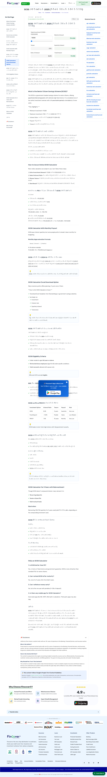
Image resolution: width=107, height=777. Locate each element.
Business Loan (58, 736)
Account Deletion (28, 761)
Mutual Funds (73, 741)
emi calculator (91, 59)
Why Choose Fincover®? (9, 126)
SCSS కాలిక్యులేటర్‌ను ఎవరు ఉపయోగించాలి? (12, 69)
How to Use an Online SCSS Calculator (11, 36)
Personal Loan (58, 752)
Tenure (33, 45)
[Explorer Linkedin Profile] (89, 763)
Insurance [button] (44, 3)
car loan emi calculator (93, 55)
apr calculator (91, 23)
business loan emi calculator (92, 43)
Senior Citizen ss (74, 749)
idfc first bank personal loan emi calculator (93, 101)
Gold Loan (57, 744)
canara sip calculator (93, 51)
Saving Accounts (74, 747)
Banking (88, 736)
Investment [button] (54, 3)
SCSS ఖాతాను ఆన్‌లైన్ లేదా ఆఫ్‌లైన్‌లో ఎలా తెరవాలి (11, 92)
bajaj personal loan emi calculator (93, 34)
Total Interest (58, 53)
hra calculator (91, 90)
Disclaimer (50, 761)
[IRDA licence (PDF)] (23, 752)
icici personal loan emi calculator (93, 95)
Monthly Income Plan (75, 739)
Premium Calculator (44, 752)
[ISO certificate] (30, 752)
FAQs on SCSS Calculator (10, 112)
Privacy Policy (18, 763)
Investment (47, 12)
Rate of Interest (35, 53)
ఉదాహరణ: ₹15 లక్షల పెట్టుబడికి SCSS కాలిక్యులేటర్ (12, 42)
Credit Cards (89, 744)
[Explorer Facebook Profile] (84, 763)
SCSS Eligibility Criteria (12, 74)
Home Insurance (43, 744)
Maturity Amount (59, 35)
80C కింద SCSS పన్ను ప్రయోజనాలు (12, 79)
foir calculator (91, 66)
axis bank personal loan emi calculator (93, 28)
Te (43, 12)
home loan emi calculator (94, 86)
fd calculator (90, 62)
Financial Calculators (75, 736)
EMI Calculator (58, 741)
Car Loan (57, 739)
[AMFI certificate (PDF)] (10, 752)
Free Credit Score (90, 747)
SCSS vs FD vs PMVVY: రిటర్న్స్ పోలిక (12, 85)
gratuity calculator (92, 73)
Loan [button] (62, 3)
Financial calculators (56, 12)
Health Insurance (43, 741)
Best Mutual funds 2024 (92, 741)
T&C (21, 761)
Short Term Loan (59, 754)
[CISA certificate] (16, 752)
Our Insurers (42, 749)
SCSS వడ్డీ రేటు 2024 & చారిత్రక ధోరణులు (12, 55)
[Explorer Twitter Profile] (98, 763)
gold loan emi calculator (94, 70)
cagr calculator (91, 48)
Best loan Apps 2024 (91, 739)
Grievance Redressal (60, 761)
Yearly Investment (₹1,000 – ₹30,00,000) (38, 33)
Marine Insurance (90, 754)
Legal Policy (10, 763)
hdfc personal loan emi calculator (93, 82)
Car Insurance (42, 739)
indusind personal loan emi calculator (94, 116)
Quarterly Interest (59, 45)
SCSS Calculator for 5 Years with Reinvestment (11, 99)
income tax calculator (93, 105)
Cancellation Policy (40, 761)
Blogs (16, 761)
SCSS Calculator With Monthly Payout (11, 49)
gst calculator (91, 77)
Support (24, 3)
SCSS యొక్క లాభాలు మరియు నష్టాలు (11, 106)
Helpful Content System (37, 675)
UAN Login (73, 754)
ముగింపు (8, 117)
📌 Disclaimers (10, 121)
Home (36, 3)
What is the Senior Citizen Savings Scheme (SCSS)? (11, 23)
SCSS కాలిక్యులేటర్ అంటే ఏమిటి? (11, 30)
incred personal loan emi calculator (94, 110)
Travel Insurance (43, 754)
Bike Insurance (42, 736)
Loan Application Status (92, 752)
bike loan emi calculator (93, 38)
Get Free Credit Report (83, 3)
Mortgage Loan (58, 749)
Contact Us (10, 761)
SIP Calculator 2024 (75, 752)
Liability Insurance (91, 749)
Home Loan (57, 747)
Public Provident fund (76, 744)
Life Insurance (42, 747)
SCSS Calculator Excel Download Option (11, 62)
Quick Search (100, 773)
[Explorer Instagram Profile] (93, 763)
